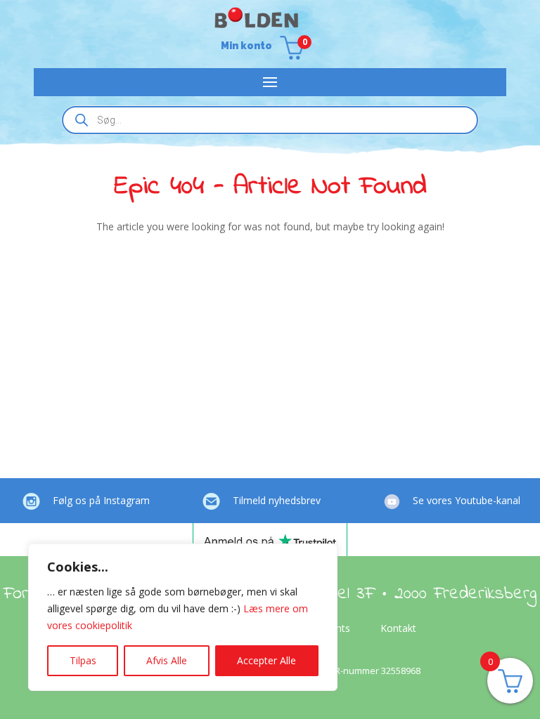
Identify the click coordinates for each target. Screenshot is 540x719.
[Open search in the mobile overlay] (270, 120)
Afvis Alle (166, 660)
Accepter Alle (266, 660)
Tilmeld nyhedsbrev (277, 500)
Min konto (246, 46)
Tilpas (83, 660)
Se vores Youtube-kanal (466, 500)
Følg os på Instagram (101, 500)
